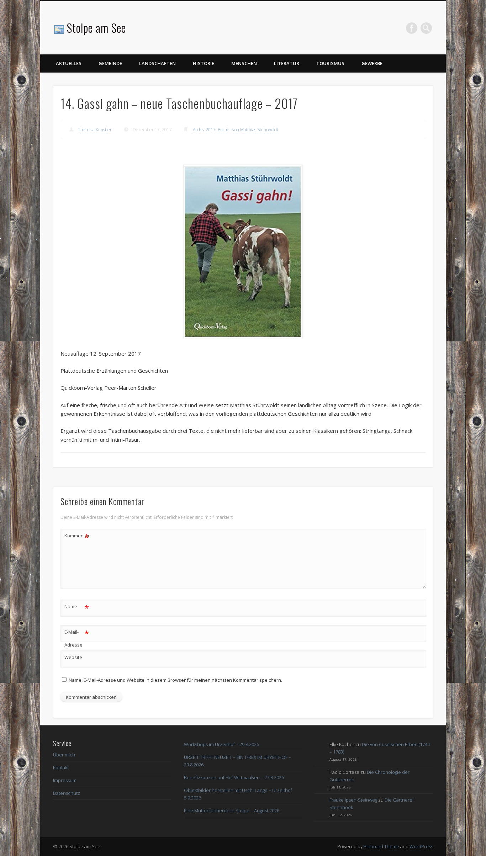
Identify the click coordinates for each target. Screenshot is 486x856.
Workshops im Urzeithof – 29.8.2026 (221, 744)
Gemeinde (110, 63)
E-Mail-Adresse (76, 638)
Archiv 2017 (204, 130)
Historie (203, 63)
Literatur (286, 63)
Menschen (244, 63)
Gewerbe (371, 63)
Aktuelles (68, 63)
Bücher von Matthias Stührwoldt (248, 130)
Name (76, 607)
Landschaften (157, 63)
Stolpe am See (96, 27)
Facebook (411, 28)
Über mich (64, 754)
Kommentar (76, 536)
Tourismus (330, 63)
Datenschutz (66, 793)
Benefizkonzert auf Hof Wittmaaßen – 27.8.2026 (234, 777)
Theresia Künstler (95, 130)
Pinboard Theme (381, 846)
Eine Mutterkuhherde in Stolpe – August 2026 (231, 810)
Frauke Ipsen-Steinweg (353, 800)
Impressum (64, 780)
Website (73, 657)
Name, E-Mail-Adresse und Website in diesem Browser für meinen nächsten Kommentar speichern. (175, 680)
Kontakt (61, 767)
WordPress (421, 846)
